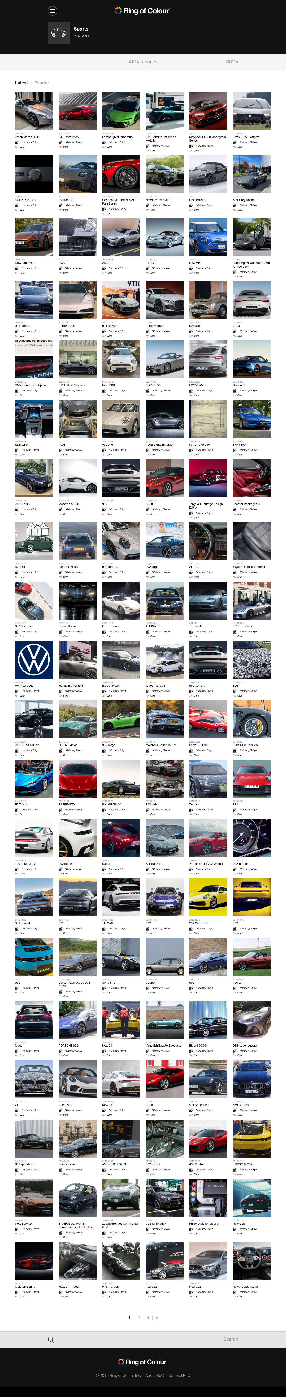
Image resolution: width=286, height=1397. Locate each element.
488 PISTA (196, 1164)
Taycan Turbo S (156, 686)
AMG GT (107, 263)
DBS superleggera (245, 1046)
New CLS (239, 1224)
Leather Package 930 (247, 504)
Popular (41, 83)
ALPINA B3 (22, 504)
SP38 (149, 1105)
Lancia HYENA (68, 567)
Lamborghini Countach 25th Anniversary (251, 265)
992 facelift (66, 200)
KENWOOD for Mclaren (204, 1224)
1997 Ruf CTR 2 (25, 864)
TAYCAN (107, 923)
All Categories (143, 62)
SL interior (22, 445)
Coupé (150, 983)
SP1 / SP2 (108, 983)
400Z (62, 445)
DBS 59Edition (68, 745)
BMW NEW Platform (246, 137)
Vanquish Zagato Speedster (164, 1046)
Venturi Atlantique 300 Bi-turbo (75, 985)
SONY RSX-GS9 (25, 200)
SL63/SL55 (153, 385)
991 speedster (24, 1164)
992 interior (240, 864)
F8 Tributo (21, 804)
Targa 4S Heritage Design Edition (206, 506)
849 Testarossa (69, 137)
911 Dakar (109, 326)
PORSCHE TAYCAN (245, 745)
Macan (19, 1046)
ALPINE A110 (154, 864)
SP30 (149, 504)
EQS (236, 686)
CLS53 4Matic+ (156, 1224)
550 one (107, 445)
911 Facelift (23, 326)
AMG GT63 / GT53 (114, 1164)
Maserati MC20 (69, 504)
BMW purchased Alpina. (30, 385)
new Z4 (237, 983)
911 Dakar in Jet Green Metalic (161, 139)
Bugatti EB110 (111, 804)
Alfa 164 (194, 567)
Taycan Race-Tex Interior (249, 567)
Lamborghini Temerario (117, 137)
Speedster (65, 1105)
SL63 (236, 326)
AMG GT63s (241, 1105)
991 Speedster (242, 626)
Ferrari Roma (67, 626)
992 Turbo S (110, 567)
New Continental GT (159, 200)
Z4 (16, 1105)
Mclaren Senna (25, 1287)
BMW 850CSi (198, 1046)
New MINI (108, 385)
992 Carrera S (198, 923)
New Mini (195, 263)
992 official (22, 923)
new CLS (151, 1287)
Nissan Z (238, 385)
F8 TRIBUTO (67, 804)
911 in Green (110, 1287)
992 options (66, 864)
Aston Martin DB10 (27, 137)
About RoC (154, 1376)
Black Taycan (111, 686)
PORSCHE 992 (68, 1046)
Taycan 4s (195, 626)
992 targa (152, 567)
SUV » (232, 62)
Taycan (194, 804)
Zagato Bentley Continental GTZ (120, 1226)
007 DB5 (195, 326)
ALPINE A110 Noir (27, 745)
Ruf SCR (20, 567)
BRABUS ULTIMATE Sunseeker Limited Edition (76, 1226)
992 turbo (152, 804)
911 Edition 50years (72, 385)
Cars (21, 147)
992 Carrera (197, 686)
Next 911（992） (70, 1287)
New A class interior (246, 1287)
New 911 (108, 1046)
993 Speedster (25, 626)
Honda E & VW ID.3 (71, 686)
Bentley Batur (155, 326)
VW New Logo (24, 686)
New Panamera (25, 263)
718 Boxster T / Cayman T (206, 864)
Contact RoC (179, 1376)
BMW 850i (239, 445)
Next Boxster (197, 200)
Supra (106, 864)
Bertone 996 (67, 326)
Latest (21, 83)
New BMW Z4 (24, 1224)
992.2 (62, 263)
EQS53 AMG (197, 385)
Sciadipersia (67, 1164)
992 (104, 504)
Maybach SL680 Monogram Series (207, 139)
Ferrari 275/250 (199, 445)
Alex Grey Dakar (243, 200)
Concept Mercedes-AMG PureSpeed (118, 202)
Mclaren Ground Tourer (161, 745)
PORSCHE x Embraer (160, 445)
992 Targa (108, 745)
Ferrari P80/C (198, 745)
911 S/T (151, 263)
